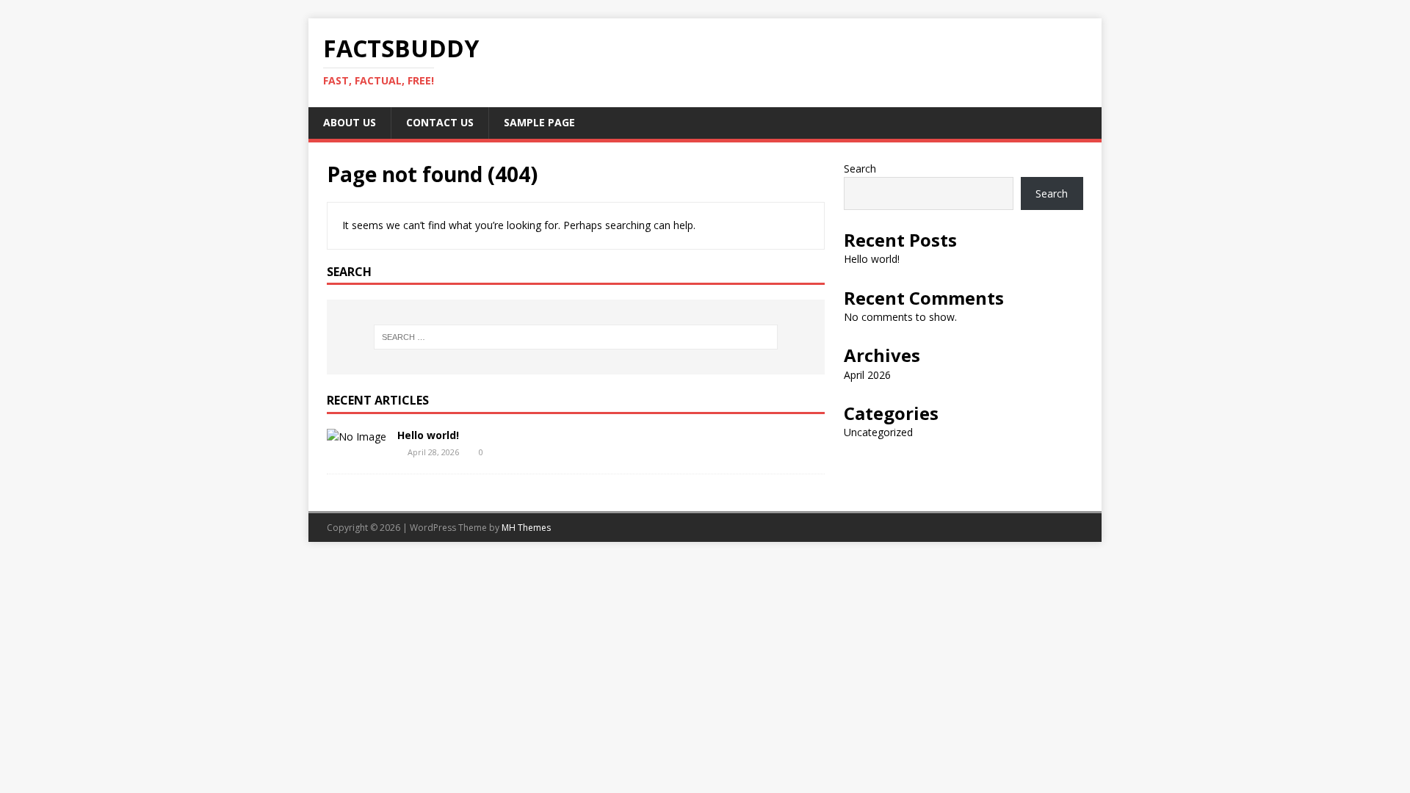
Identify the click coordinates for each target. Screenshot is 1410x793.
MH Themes (526, 527)
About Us (349, 122)
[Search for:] (576, 337)
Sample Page (539, 122)
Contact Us (440, 122)
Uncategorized (878, 432)
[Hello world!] (356, 436)
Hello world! (428, 435)
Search (860, 168)
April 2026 (867, 375)
